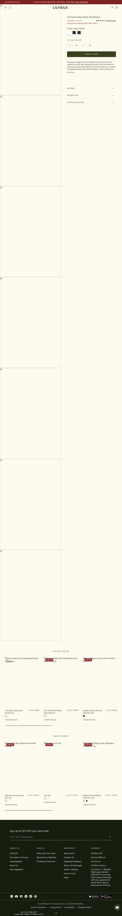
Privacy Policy (55, 907)
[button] (91, 88)
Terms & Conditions (38, 907)
